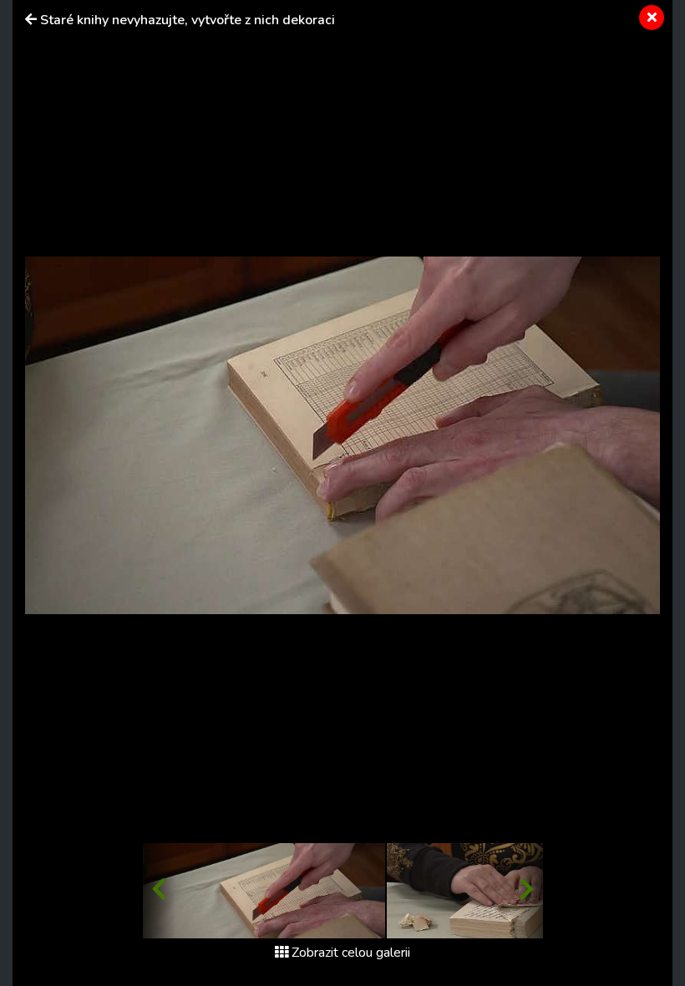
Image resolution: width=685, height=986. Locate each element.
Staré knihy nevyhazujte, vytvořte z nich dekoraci (187, 20)
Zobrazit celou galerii (351, 952)
